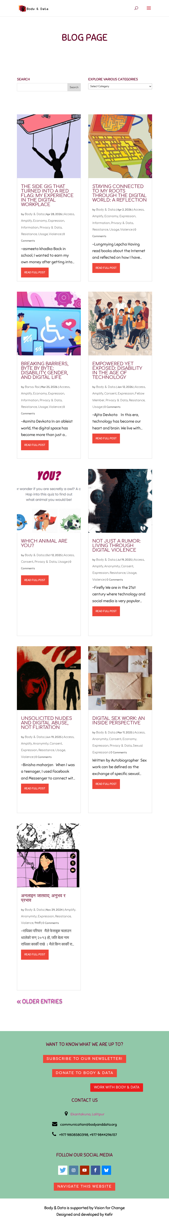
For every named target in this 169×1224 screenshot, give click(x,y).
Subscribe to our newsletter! (85, 1059)
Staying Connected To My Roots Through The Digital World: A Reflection (119, 193)
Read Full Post (34, 272)
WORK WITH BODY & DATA (116, 1087)
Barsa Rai (32, 387)
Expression (56, 220)
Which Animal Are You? (44, 543)
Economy (40, 220)
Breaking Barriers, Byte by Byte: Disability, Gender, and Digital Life (44, 370)
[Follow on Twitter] (62, 1170)
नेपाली (37, 923)
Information (30, 227)
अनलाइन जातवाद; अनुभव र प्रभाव (43, 898)
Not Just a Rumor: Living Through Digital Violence (116, 546)
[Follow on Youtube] (84, 1170)
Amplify (26, 220)
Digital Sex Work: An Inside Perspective (118, 720)
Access (69, 214)
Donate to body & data (84, 1073)
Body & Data (34, 214)
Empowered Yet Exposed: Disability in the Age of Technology (117, 370)
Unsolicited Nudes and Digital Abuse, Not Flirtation (46, 723)
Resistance (29, 234)
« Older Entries (39, 1001)
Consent (27, 561)
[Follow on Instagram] (73, 1170)
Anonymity (41, 743)
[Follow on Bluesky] (106, 1170)
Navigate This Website (84, 1186)
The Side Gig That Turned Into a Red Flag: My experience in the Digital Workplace (47, 195)
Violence (55, 234)
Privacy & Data (51, 227)
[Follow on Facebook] (95, 1170)
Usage (43, 234)
